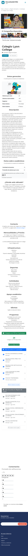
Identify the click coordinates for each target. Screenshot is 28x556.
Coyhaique (22, 9)
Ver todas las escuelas (14, 384)
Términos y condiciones (6, 542)
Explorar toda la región (15, 427)
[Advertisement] (14, 448)
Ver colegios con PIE (14, 344)
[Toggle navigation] (25, 2)
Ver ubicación (13, 55)
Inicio (2, 9)
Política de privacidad (5, 545)
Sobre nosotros (4, 538)
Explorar (3, 540)
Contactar (5, 55)
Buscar (7, 9)
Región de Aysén (14, 9)
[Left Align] (3, 476)
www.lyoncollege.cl (20, 228)
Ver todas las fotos (6, 38)
